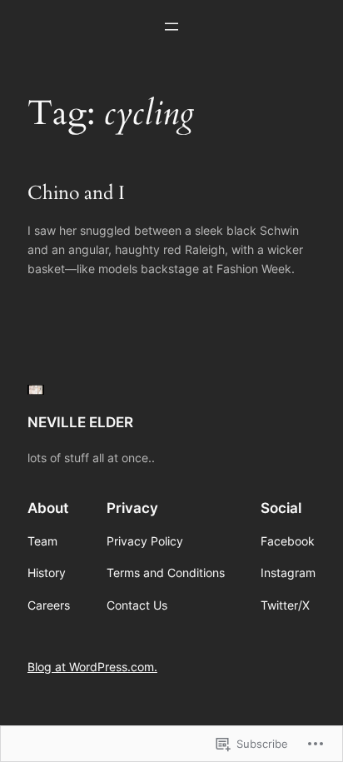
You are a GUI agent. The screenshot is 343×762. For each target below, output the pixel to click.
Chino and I (76, 193)
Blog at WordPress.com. (92, 667)
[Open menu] (171, 27)
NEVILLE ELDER (80, 422)
